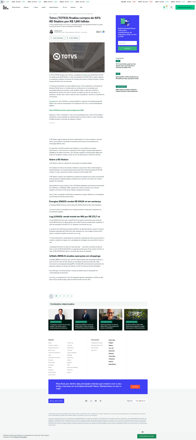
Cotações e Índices (53, 345)
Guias (49, 355)
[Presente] (165, 7)
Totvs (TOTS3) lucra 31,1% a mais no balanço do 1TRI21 (66, 110)
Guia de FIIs (94, 350)
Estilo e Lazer (51, 350)
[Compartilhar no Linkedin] (56, 296)
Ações (49, 342)
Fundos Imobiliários (71, 352)
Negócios (69, 362)
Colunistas (112, 356)
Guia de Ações (94, 347)
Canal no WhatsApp (58, 38)
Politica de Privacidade (20, 437)
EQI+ (81, 7)
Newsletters (112, 364)
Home (50, 13)
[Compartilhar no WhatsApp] (71, 296)
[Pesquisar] (171, 7)
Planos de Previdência (72, 367)
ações (85, 75)
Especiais (73, 7)
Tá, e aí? (65, 7)
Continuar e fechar (147, 436)
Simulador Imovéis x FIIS (97, 345)
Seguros (69, 372)
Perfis (68, 365)
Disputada (52, 101)
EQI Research (70, 347)
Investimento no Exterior (54, 357)
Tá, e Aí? (111, 348)
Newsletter (51, 365)
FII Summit (69, 350)
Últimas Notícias (16, 7)
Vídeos (111, 345)
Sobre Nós (112, 340)
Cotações (112, 359)
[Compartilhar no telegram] (63, 296)
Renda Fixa (70, 369)
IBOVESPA (69, 355)
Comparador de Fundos (97, 342)
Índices (111, 361)
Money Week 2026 (56, 401)
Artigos (43, 7)
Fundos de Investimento (54, 352)
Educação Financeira (53, 347)
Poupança (50, 369)
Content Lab (70, 342)
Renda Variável (52, 372)
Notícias (55, 13)
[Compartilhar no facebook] (60, 296)
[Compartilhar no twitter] (67, 296)
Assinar (127, 48)
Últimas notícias (120, 58)
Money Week (51, 362)
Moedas (69, 360)
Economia (69, 345)
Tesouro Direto (52, 374)
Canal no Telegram (73, 38)
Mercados (50, 360)
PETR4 (50, 367)
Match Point (70, 357)
